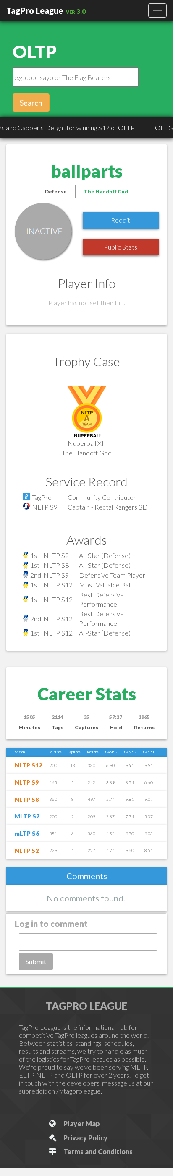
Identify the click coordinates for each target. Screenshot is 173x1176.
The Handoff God (106, 191)
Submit (36, 961)
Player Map (80, 1123)
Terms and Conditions (97, 1151)
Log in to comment (51, 924)
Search (31, 102)
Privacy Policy (84, 1138)
